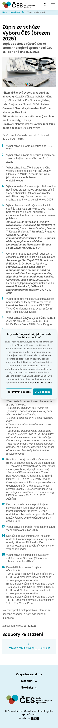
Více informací (43, 382)
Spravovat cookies (19, 391)
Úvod (5, 12)
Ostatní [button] (27, 681)
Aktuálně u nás (17, 12)
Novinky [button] (27, 688)
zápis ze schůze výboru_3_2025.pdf (29, 647)
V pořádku (44, 391)
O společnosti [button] (27, 674)
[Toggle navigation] (53, 5)
